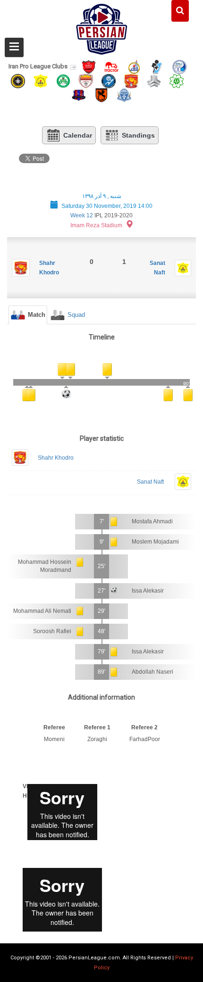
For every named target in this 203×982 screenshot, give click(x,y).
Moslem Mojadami (155, 541)
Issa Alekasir (148, 590)
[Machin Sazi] (176, 80)
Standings (138, 135)
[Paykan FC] (157, 66)
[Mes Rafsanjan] (101, 95)
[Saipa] (154, 80)
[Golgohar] (109, 80)
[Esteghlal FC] (179, 66)
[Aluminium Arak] (124, 95)
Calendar (77, 135)
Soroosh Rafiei (52, 631)
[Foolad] (86, 80)
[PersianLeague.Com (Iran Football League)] (102, 26)
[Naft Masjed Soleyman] (134, 66)
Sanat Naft (150, 482)
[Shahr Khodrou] (131, 80)
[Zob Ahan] (63, 80)
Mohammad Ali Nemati (42, 611)
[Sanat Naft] (41, 80)
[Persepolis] (89, 66)
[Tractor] (111, 66)
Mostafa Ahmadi (152, 521)
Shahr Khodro (56, 457)
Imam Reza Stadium (96, 225)
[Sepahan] (18, 80)
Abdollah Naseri (152, 671)
